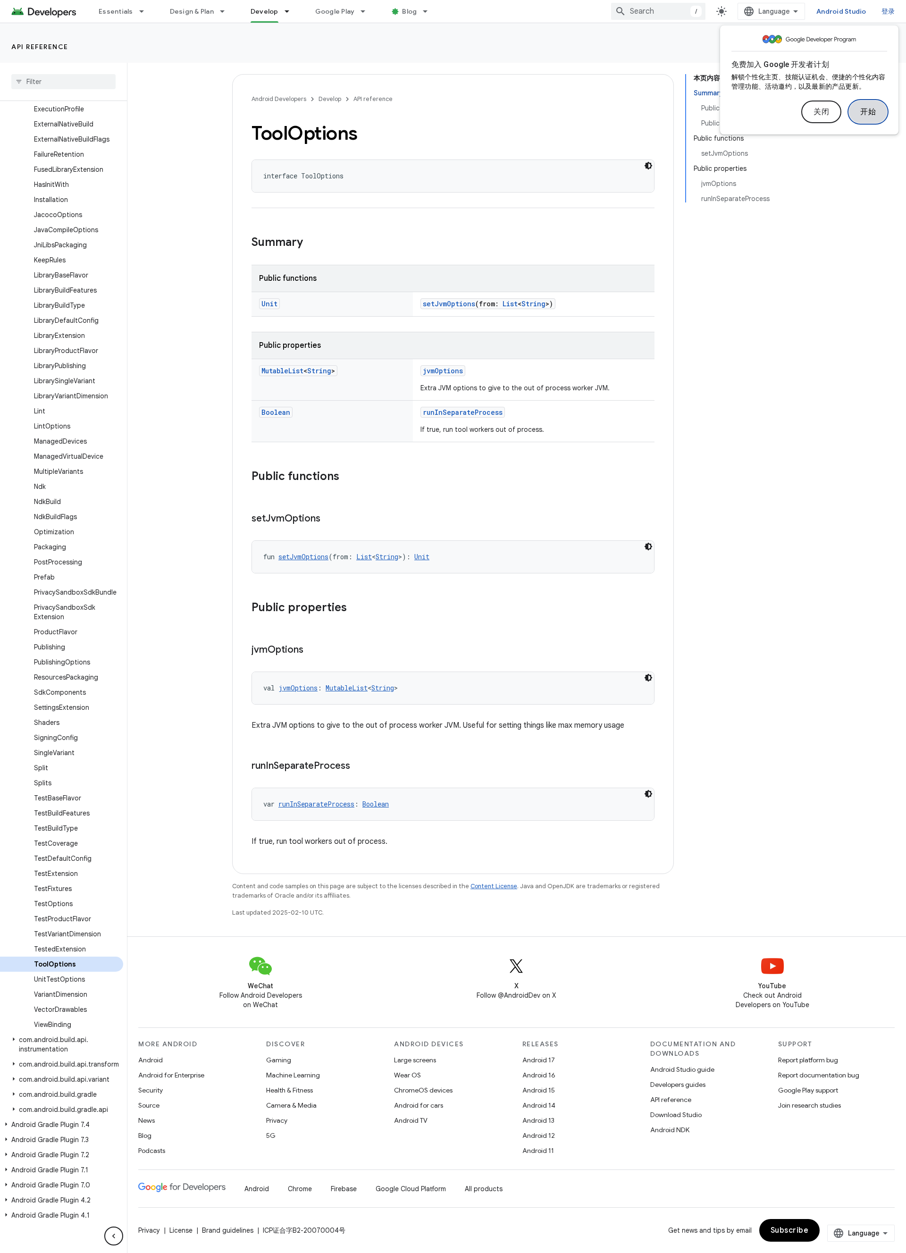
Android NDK (669, 1130)
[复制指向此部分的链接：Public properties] (356, 608)
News (146, 1120)
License (181, 1230)
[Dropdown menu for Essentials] (146, 11)
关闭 (821, 112)
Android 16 (538, 1075)
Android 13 (538, 1120)
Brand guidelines (227, 1230)
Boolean (275, 412)
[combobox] (658, 11)
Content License (493, 886)
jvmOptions (443, 370)
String (533, 303)
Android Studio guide (682, 1069)
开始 (868, 112)
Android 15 (538, 1090)
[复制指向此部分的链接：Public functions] (348, 477)
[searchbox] (63, 81)
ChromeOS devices (423, 1090)
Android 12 (538, 1135)
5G (271, 1135)
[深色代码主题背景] (648, 165)
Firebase (344, 1189)
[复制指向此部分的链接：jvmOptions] (312, 650)
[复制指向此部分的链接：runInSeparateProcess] (359, 766)
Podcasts (151, 1150)
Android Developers (279, 99)
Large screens (415, 1060)
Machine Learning (293, 1075)
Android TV (411, 1120)
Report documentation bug (818, 1075)
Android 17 (538, 1060)
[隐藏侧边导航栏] (113, 1236)
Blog (409, 11)
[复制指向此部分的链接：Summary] (312, 243)
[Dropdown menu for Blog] (429, 11)
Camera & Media (291, 1105)
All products (484, 1189)
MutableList (282, 370)
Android (150, 1060)
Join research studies (809, 1105)
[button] (61, 1044)
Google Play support (808, 1090)
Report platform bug (808, 1060)
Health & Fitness (289, 1090)
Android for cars (418, 1105)
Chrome (300, 1189)
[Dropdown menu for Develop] (291, 11)
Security (150, 1090)
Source (148, 1105)
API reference (39, 46)
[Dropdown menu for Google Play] (367, 11)
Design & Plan (192, 11)
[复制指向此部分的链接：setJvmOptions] (329, 519)
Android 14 (538, 1105)
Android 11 (538, 1150)
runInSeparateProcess (463, 412)
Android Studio (841, 11)
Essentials (116, 11)
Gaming (278, 1060)
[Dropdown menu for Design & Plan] (226, 11)
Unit (269, 303)
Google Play (335, 11)
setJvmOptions (449, 303)
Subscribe (790, 1230)
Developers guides (677, 1084)
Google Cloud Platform (411, 1189)
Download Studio (676, 1114)
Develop (264, 11)
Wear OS (407, 1075)
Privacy (276, 1120)
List (510, 303)
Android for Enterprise (171, 1075)
